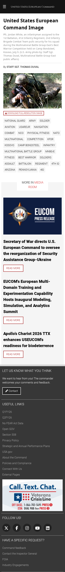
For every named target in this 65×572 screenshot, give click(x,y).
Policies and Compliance (16, 463)
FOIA (5, 559)
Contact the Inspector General (19, 553)
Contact (13, 391)
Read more (13, 268)
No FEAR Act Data (12, 423)
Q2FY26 (7, 417)
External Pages (11, 474)
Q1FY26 (7, 411)
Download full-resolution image (24, 113)
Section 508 (9, 434)
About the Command (14, 457)
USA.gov (7, 451)
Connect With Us (12, 469)
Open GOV (8, 429)
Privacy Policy (10, 440)
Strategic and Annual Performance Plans (26, 446)
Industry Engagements (15, 565)
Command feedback (14, 548)
